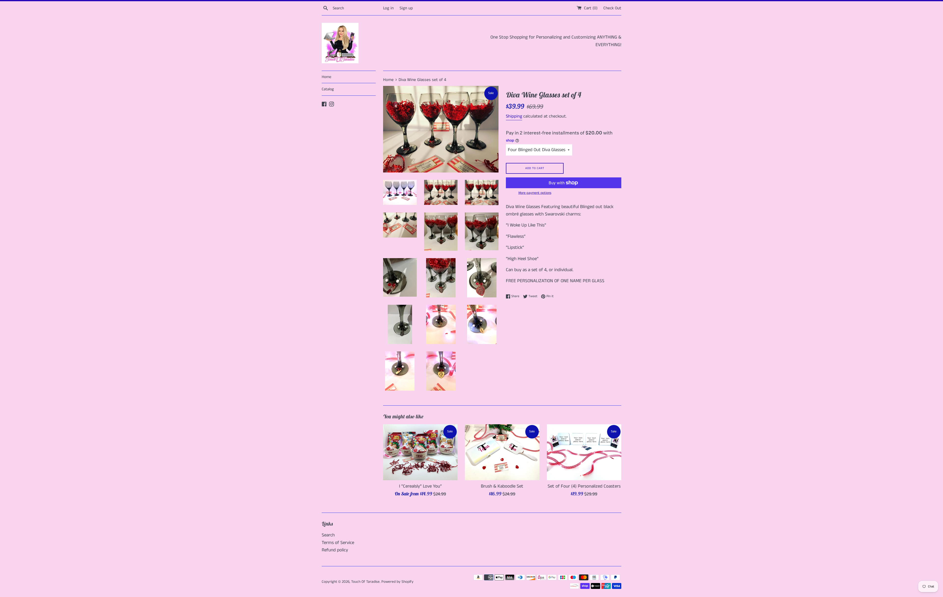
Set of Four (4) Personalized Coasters (584, 486)
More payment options (534, 192)
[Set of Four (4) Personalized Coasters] (584, 452)
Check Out (612, 8)
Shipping (514, 116)
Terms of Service (338, 542)
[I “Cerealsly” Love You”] (420, 452)
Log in (388, 8)
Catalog (328, 89)
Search (328, 535)
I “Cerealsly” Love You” (420, 486)
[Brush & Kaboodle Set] (502, 452)
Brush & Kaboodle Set (502, 486)
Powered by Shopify (397, 581)
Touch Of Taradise (365, 581)
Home (326, 77)
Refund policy (335, 550)
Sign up (406, 8)
